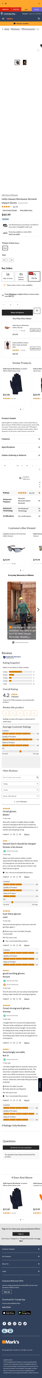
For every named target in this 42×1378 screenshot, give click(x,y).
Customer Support (8, 1249)
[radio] (5, 248)
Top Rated (5, 219)
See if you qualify (14, 234)
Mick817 (6, 815)
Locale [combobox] (6, 790)
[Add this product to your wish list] (37, 311)
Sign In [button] (21, 1234)
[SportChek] (16, 9)
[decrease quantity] (4, 305)
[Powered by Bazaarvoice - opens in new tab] (20, 642)
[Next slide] (39, 3)
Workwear (15, 29)
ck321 (5, 917)
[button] (20, 409)
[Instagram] (14, 1323)
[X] (9, 1323)
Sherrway (7, 1012)
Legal (4, 1271)
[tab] (8, 276)
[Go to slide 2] (24, 62)
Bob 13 (6, 1055)
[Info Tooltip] (12, 296)
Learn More (6, 1307)
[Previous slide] (3, 3)
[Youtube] (20, 1323)
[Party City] (37, 9)
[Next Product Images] (38, 51)
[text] (16, 398)
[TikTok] (25, 1323)
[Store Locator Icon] (1, 13)
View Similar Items (26, 210)
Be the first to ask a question (21, 1147)
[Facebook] (4, 1323)
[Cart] (38, 18)
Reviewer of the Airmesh (13, 847)
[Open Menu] (3, 18)
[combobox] (22, 796)
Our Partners (6, 1256)
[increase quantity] (17, 305)
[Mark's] (26, 9)
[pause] (6, 3)
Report (26, 834)
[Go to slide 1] (17, 62)
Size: (4, 255)
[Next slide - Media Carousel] (38, 610)
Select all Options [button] (17, 312)
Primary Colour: (8, 243)
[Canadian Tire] (5, 9)
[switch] (22, 478)
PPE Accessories (28, 29)
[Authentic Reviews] (12, 657)
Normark (6, 977)
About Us (5, 1264)
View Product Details (10, 210)
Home (6, 29)
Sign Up (7, 1292)
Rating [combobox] (6, 784)
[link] (10, 206)
